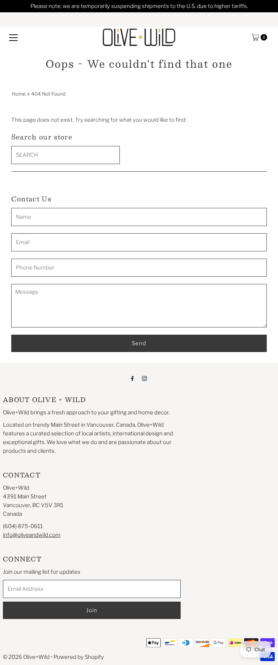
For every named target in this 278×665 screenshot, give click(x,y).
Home (19, 94)
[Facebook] (132, 378)
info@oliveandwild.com (31, 535)
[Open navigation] (13, 37)
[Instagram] (144, 378)
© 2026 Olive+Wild (26, 657)
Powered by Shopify (79, 657)
